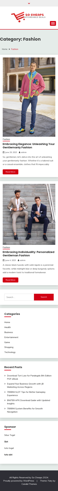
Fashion (6, 139)
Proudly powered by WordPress (19, 480)
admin (24, 152)
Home (7, 322)
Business (8, 332)
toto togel (9, 448)
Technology (10, 352)
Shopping (8, 347)
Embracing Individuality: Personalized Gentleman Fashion (28, 253)
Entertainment (11, 337)
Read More (10, 172)
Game (7, 342)
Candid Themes (29, 484)
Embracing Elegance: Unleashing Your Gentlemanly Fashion (29, 145)
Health (7, 327)
